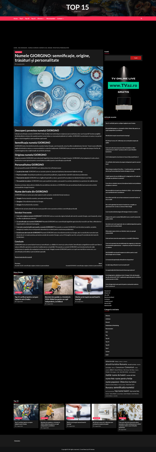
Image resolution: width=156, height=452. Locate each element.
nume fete (110, 378)
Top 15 (33, 18)
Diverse (40, 18)
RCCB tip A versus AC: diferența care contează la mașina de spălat (122, 141)
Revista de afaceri (109, 297)
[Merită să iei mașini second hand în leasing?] (88, 285)
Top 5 (21, 18)
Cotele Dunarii (108, 301)
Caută (106, 52)
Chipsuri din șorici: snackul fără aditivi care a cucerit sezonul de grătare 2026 (123, 218)
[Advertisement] (78, 32)
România (109, 387)
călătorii (111, 370)
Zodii (107, 354)
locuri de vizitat (124, 372)
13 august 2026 (49, 303)
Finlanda (108, 372)
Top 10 (27, 18)
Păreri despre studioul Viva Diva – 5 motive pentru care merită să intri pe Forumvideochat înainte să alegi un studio (123, 170)
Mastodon (17, 440)
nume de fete (130, 375)
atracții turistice (132, 364)
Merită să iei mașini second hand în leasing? (118, 135)
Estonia (136, 370)
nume (108, 374)
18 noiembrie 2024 (20, 64)
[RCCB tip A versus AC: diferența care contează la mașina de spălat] (104, 412)
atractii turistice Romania (116, 364)
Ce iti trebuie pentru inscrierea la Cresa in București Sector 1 (122, 157)
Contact (59, 18)
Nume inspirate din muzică (23, 257)
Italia (118, 372)
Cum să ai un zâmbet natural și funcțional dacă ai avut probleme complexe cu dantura (123, 184)
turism (107, 393)
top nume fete (134, 391)
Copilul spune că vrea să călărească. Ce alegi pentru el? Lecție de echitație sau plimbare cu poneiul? (123, 177)
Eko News (132, 370)
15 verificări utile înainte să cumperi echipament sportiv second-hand (123, 163)
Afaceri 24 (107, 293)
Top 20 (107, 345)
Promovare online (121, 384)
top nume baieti (122, 391)
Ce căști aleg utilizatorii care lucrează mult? (117, 265)
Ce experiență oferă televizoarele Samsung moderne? (120, 270)
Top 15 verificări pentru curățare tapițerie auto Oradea (120, 123)
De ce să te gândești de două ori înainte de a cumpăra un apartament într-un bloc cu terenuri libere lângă (121, 205)
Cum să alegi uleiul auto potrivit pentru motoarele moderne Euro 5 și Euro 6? (122, 285)
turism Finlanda (127, 393)
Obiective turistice (128, 382)
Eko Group (126, 370)
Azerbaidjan (108, 367)
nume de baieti (119, 375)
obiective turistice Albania (112, 384)
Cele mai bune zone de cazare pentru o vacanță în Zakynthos (122, 238)
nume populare (112, 382)
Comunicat (129, 367)
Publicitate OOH (130, 384)
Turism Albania (113, 393)
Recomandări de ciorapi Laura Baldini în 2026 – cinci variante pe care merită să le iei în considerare (123, 191)
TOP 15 (77, 7)
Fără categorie (113, 372)
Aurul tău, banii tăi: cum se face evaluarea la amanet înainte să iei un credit (123, 198)
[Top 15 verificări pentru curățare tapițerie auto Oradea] (28, 285)
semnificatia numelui (124, 387)
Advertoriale (107, 305)
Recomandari (51, 18)
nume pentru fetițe (123, 378)
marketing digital (132, 372)
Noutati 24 (107, 290)
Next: (84, 264)
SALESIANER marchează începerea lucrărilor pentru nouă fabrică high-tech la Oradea (121, 253)
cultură (107, 370)
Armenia (125, 361)
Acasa (16, 18)
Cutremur (107, 299)
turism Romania (135, 393)
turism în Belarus (109, 395)
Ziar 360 (106, 295)
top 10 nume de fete (110, 391)
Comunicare (120, 367)
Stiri (107, 332)
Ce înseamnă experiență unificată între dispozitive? (120, 259)
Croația (136, 367)
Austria (138, 364)
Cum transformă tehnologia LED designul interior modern (122, 212)
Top (107, 335)
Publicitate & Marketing (112, 325)
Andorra (121, 361)
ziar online (115, 395)
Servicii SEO (107, 303)
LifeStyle (108, 319)
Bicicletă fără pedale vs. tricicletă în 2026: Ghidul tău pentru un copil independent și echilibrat (57, 299)
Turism (107, 351)
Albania (117, 361)
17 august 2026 (19, 301)
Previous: (32, 264)
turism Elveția (120, 393)
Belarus (113, 367)
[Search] (141, 18)
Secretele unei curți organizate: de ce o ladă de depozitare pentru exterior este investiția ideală (123, 225)
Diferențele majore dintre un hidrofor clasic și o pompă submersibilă (121, 232)
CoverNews (83, 449)
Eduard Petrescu (119, 370)
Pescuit (108, 322)
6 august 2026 (123, 429)
